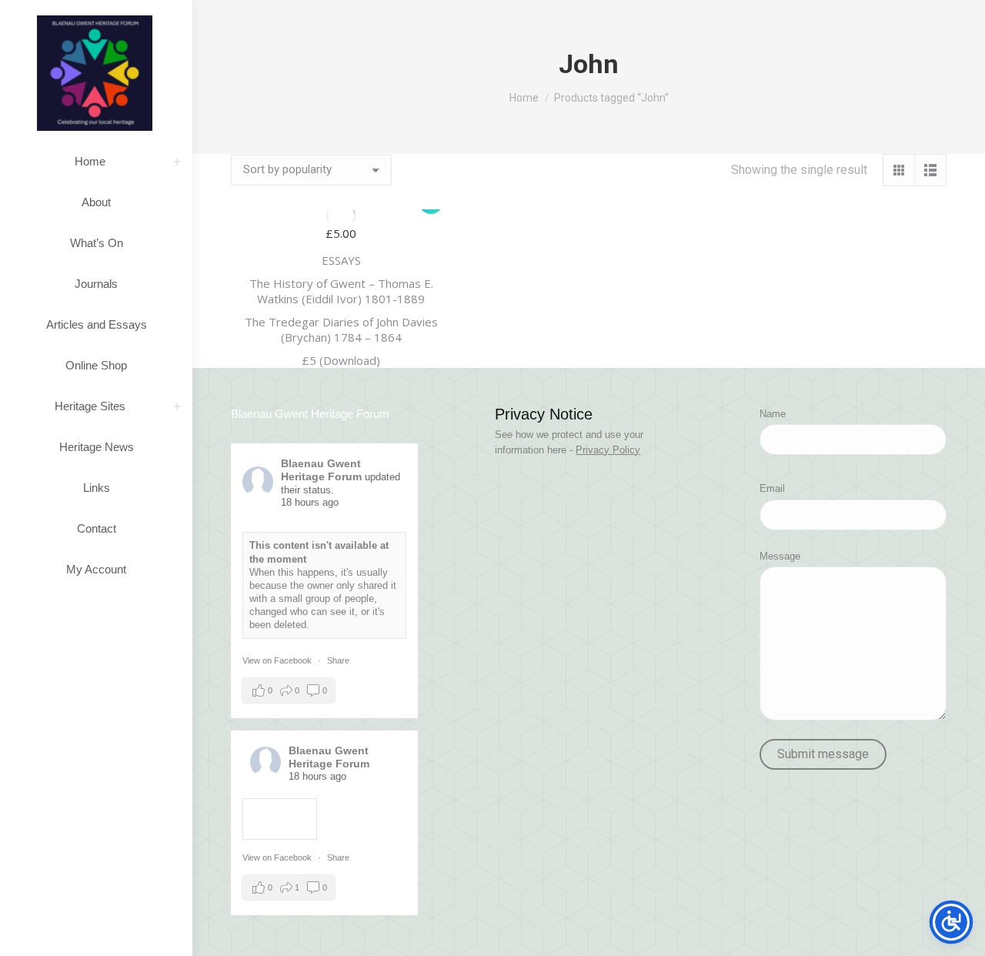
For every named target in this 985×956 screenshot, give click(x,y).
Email (772, 488)
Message (780, 556)
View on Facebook (278, 660)
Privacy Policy (608, 450)
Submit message (823, 754)
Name (773, 414)
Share (338, 660)
